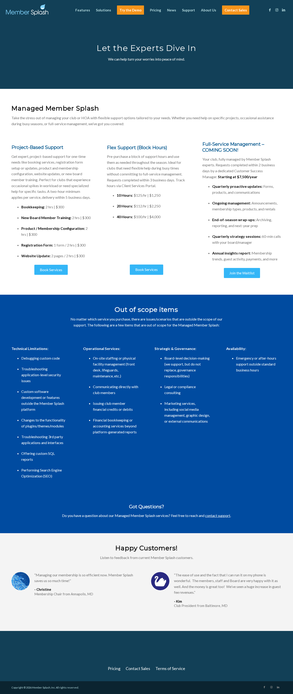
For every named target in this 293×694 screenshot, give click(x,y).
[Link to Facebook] (269, 9)
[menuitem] (82, 10)
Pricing (114, 668)
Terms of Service (170, 668)
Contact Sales (138, 668)
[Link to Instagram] (276, 9)
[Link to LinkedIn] (283, 9)
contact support (217, 515)
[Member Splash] (27, 10)
